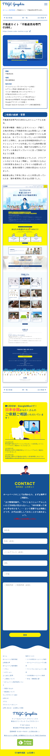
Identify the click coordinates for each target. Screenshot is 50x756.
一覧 (26, 18)
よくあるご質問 (8, 675)
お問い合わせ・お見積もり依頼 (13, 708)
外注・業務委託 (32, 679)
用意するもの (8, 688)
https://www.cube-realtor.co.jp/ (16, 31)
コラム (5, 701)
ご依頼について (9, 679)
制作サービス (30, 656)
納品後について (9, 692)
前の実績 (8, 18)
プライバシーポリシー (10, 704)
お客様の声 (6, 662)
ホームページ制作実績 (10, 659)
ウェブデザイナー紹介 (10, 695)
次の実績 (41, 18)
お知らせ (6, 698)
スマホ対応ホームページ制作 (36, 659)
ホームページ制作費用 (10, 666)
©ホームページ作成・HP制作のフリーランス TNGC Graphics (25, 735)
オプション (8, 672)
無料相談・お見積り (26, 753)
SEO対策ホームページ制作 (36, 675)
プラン (6, 669)
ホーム (5, 656)
